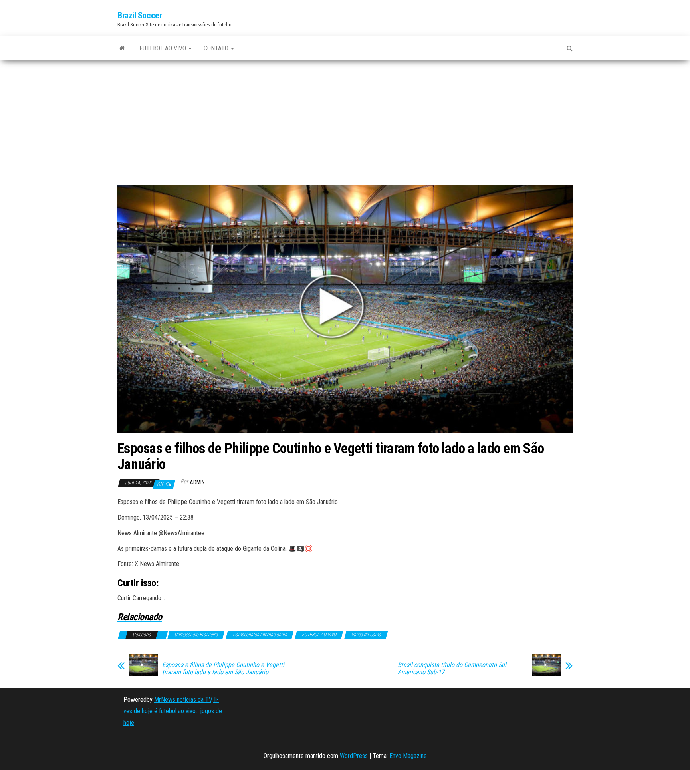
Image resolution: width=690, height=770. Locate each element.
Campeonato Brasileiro (196, 634)
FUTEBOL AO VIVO (163, 48)
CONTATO (217, 48)
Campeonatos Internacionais (260, 634)
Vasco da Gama (366, 634)
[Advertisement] (345, 125)
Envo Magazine (408, 756)
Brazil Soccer (139, 15)
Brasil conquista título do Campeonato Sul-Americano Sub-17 (453, 668)
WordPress (354, 756)
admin (197, 482)
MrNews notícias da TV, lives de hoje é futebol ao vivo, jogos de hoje (172, 711)
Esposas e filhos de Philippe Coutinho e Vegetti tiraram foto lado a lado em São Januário (223, 668)
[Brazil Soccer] (122, 48)
